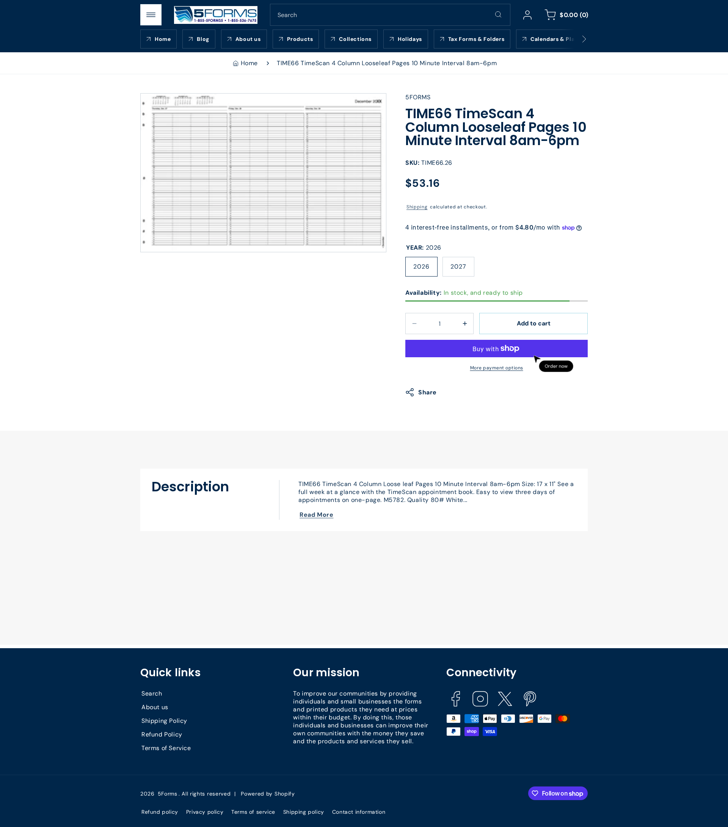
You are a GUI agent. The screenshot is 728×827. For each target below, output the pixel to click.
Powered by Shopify (268, 793)
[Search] (498, 14)
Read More (316, 515)
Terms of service (253, 811)
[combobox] (390, 14)
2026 (421, 266)
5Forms (167, 793)
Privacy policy (204, 811)
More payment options (496, 368)
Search (151, 693)
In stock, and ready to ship (464, 293)
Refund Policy (161, 734)
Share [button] (427, 392)
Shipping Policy (164, 721)
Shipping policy (303, 811)
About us (154, 707)
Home (249, 63)
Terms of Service (166, 748)
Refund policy (159, 811)
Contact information (358, 811)
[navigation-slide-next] (574, 39)
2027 (458, 266)
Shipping (417, 207)
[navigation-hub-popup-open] (151, 14)
